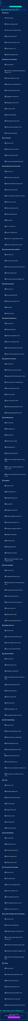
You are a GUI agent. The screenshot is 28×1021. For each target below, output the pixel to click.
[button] (1, 1)
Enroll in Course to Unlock (14, 1017)
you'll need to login (19, 1015)
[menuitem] (1, 3)
